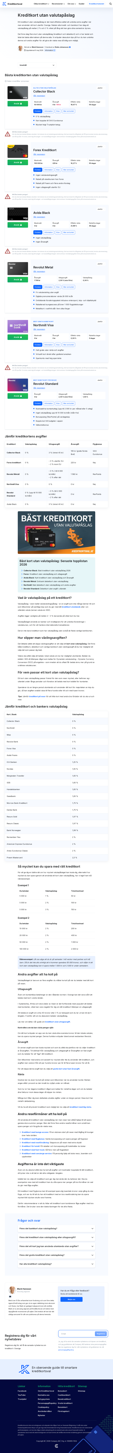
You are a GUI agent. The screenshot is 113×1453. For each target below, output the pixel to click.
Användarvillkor (45, 1411)
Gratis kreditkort (65, 1403)
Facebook (22, 1391)
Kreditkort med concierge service (37, 1153)
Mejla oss (71, 1299)
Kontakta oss (43, 1395)
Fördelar (38, 111)
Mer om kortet (68, 111)
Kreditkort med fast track (33, 1150)
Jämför (100, 88)
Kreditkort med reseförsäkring (35, 1142)
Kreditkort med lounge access (35, 1132)
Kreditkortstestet (96, 4)
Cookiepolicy (43, 1407)
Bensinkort (62, 1407)
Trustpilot (22, 1399)
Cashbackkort (64, 1395)
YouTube (21, 1395)
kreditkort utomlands (71, 607)
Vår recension (39, 96)
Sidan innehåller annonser (18, 81)
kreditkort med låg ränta (80, 1107)
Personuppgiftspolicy (47, 1403)
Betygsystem (44, 1399)
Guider (82, 4)
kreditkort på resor (37, 696)
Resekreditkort (64, 1399)
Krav (58, 111)
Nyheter (41, 1415)
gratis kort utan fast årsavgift (66, 1069)
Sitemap (81, 1391)
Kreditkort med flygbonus (33, 1139)
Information (49, 111)
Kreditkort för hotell (30, 1146)
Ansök (16, 103)
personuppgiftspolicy (66, 1350)
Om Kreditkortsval (46, 1391)
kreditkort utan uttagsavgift (57, 1022)
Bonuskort (62, 1391)
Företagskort (63, 1411)
